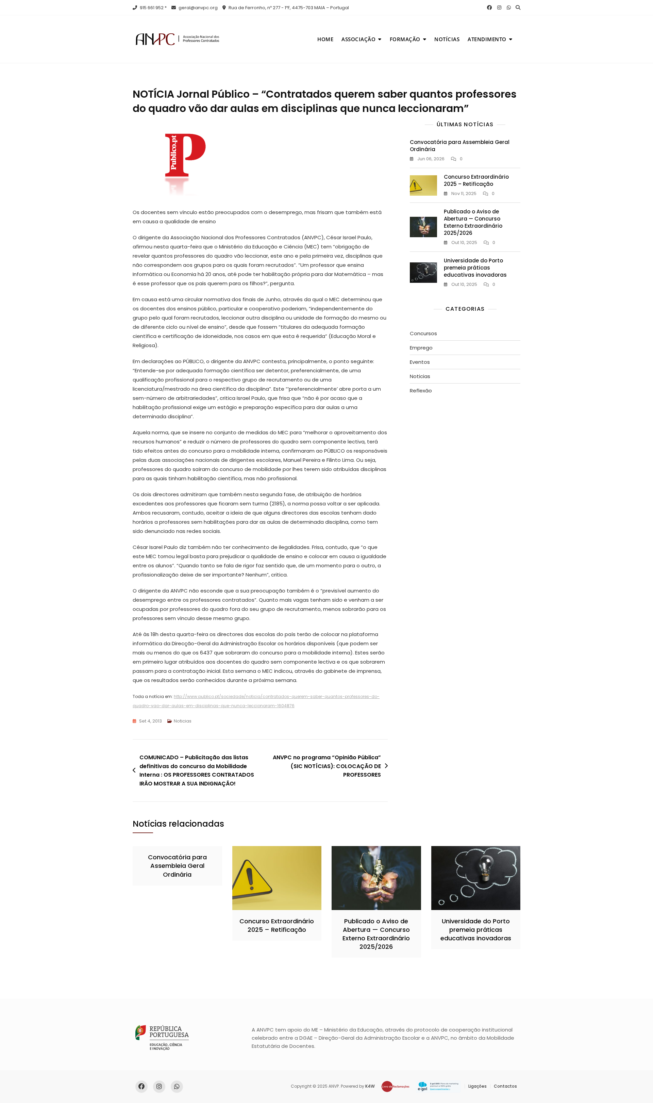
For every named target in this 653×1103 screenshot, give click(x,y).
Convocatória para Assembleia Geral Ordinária (177, 865)
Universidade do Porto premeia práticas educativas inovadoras (475, 267)
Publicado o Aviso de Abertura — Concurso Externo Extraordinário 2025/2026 (473, 222)
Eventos (420, 362)
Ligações (477, 1086)
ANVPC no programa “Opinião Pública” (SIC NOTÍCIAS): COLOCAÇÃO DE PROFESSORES (327, 766)
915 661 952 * (153, 7)
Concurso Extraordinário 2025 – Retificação (476, 180)
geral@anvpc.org (198, 7)
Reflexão (421, 390)
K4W (370, 1086)
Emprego (421, 347)
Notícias (446, 39)
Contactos (505, 1086)
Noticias (182, 721)
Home (325, 39)
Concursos (423, 333)
